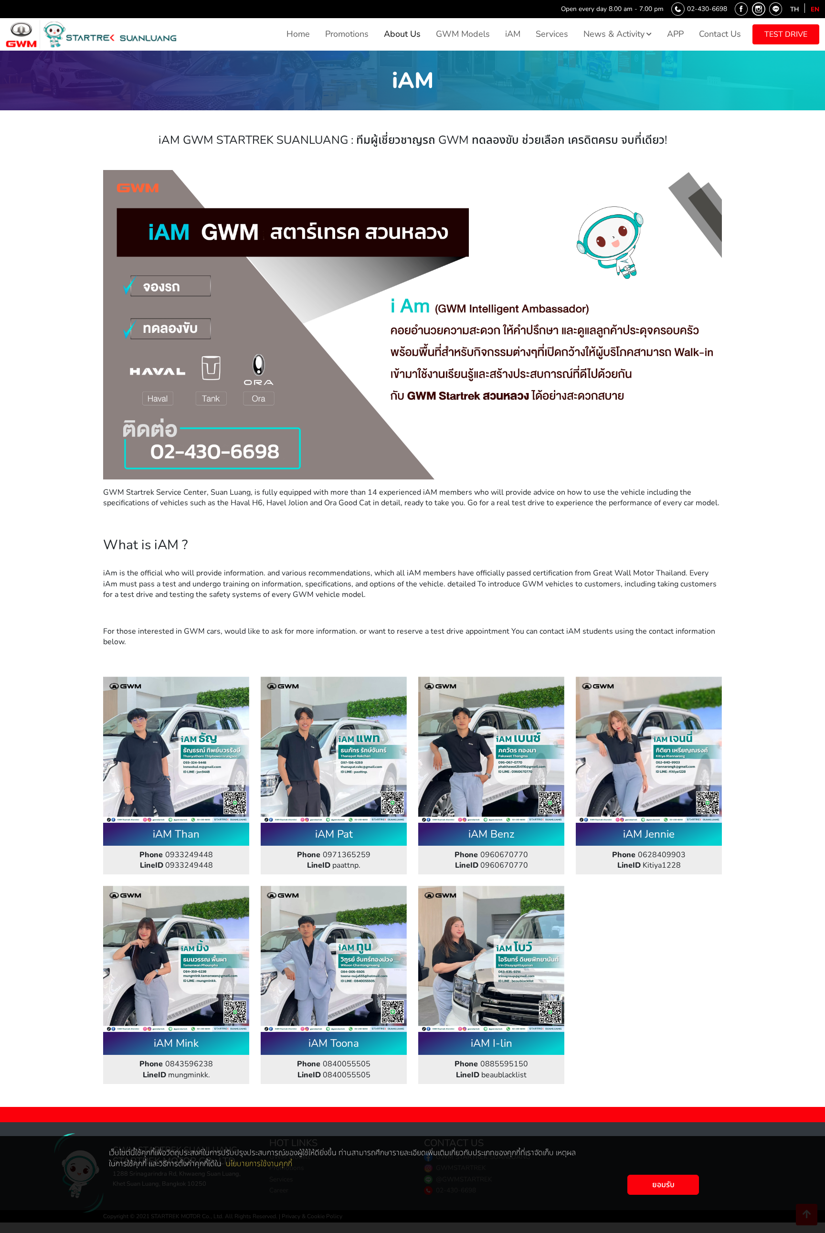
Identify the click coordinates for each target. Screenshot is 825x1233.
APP (675, 34)
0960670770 (491, 855)
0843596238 (176, 1064)
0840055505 (333, 1064)
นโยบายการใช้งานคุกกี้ (259, 1164)
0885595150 (491, 1064)
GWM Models (463, 34)
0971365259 (333, 855)
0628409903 (649, 855)
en (815, 9)
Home (298, 34)
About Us (402, 34)
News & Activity (614, 34)
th (794, 9)
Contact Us (720, 34)
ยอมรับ (663, 1185)
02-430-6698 (707, 8)
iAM (512, 34)
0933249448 (176, 855)
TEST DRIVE (785, 34)
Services (552, 34)
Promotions (347, 34)
